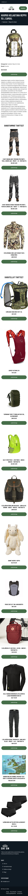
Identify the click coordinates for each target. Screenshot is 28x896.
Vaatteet (5, 22)
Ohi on (5, 863)
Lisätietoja (14, 74)
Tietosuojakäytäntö (11, 893)
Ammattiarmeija (8, 866)
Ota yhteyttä (13, 891)
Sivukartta (19, 893)
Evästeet (19, 891)
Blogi (5, 872)
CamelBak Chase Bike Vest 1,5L (14, 312)
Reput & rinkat (13, 22)
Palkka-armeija (7, 869)
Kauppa (23, 8)
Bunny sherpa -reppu (14, 560)
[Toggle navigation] (3, 8)
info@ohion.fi (4, 2)
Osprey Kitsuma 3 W (14, 370)
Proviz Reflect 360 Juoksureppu (14, 604)
